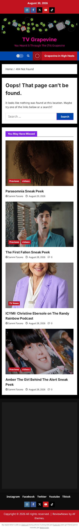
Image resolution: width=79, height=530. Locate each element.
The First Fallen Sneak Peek (28, 252)
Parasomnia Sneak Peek (25, 191)
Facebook (28, 496)
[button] (28, 55)
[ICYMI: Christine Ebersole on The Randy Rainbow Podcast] (39, 285)
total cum (24, 525)
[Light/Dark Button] (20, 56)
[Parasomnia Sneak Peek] (39, 163)
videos (26, 181)
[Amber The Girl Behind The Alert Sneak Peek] (39, 351)
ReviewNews (60, 514)
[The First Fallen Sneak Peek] (39, 224)
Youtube (54, 496)
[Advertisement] (39, 445)
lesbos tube (44, 527)
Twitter (41, 496)
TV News (14, 303)
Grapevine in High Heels (59, 55)
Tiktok (66, 496)
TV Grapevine (39, 39)
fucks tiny (56, 525)
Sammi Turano (15, 196)
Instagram (13, 496)
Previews (14, 181)
